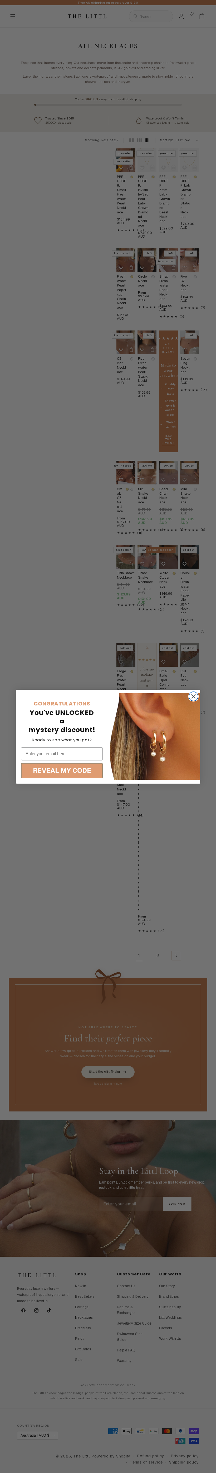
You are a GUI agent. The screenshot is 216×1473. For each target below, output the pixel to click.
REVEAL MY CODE (62, 770)
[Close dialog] (193, 696)
